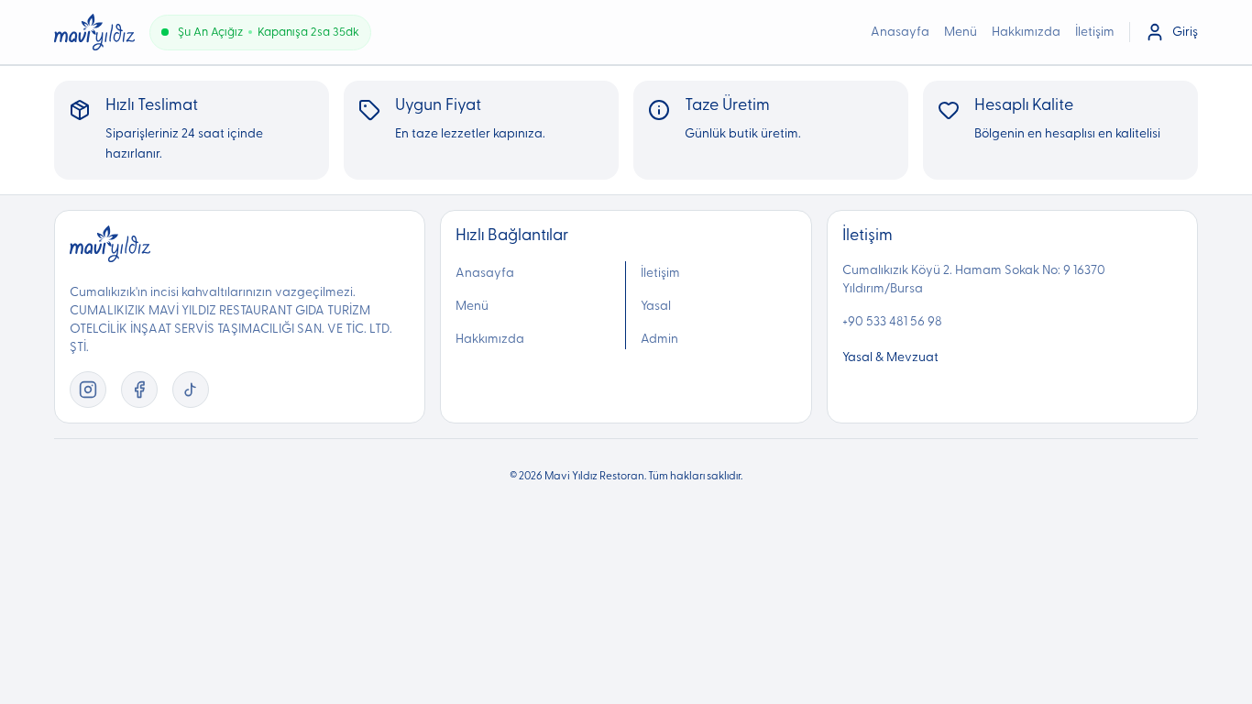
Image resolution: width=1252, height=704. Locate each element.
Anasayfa (900, 32)
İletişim (1095, 32)
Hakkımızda (1026, 32)
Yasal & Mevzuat (890, 357)
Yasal (656, 306)
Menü (960, 32)
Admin (659, 339)
